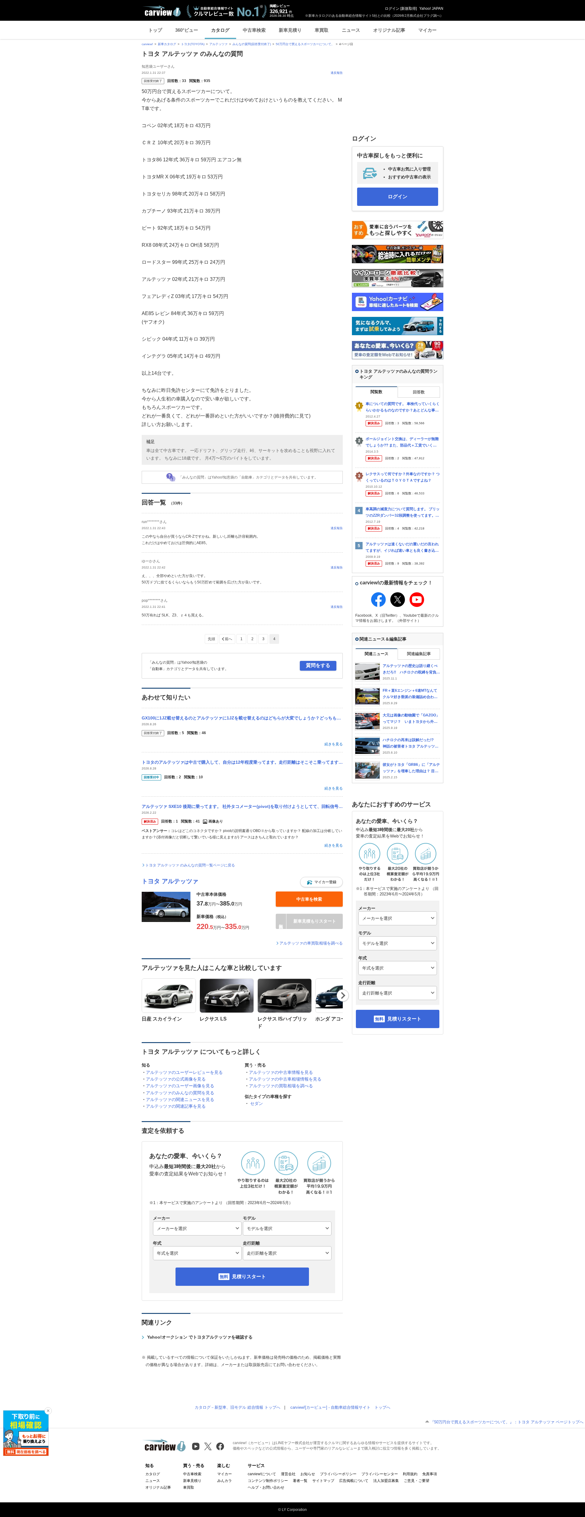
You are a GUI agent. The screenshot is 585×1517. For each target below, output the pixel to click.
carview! (147, 44)
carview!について (262, 1474)
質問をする (318, 665)
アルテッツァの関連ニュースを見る (180, 1099)
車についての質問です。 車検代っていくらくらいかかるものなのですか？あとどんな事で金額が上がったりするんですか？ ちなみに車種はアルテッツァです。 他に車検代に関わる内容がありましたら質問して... (403, 407)
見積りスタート (249, 1276)
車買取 (321, 30)
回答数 (419, 392)
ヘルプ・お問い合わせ (266, 1487)
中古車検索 (254, 30)
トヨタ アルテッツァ (170, 881)
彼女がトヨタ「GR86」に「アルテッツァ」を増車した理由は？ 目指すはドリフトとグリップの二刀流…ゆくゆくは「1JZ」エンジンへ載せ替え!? (411, 768)
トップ (155, 30)
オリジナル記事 (389, 30)
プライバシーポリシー (338, 1474)
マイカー (427, 30)
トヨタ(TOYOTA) (192, 44)
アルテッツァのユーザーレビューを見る (184, 1072)
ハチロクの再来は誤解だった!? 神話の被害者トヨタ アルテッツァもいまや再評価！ (410, 743)
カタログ (220, 30)
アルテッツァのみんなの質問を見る (180, 1092)
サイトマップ (323, 1481)
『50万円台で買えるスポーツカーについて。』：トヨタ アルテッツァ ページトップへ (506, 1422)
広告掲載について (353, 1481)
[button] (321, 882)
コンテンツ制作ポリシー (268, 1481)
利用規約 (410, 1474)
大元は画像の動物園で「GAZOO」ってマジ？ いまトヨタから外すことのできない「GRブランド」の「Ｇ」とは (411, 718)
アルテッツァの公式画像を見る (176, 1079)
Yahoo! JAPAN (431, 8)
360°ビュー (186, 30)
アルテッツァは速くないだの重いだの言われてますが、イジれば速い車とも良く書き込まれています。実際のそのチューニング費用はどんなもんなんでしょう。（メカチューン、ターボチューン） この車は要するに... (402, 547)
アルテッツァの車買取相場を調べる (311, 943)
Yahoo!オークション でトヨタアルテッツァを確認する (200, 1337)
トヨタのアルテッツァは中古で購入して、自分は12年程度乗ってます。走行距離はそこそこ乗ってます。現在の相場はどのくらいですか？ (242, 762)
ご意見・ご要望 (416, 1481)
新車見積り (290, 30)
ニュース (351, 30)
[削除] (48, 1411)
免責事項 (429, 1474)
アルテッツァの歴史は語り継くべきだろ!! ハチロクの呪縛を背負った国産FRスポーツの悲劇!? (411, 669)
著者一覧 (300, 1481)
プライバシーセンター (379, 1474)
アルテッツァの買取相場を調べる (281, 1085)
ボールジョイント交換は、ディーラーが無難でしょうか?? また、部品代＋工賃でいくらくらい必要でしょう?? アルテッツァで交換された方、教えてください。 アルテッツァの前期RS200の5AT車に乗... (403, 442)
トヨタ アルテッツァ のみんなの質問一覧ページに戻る (190, 865)
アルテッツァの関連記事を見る (176, 1106)
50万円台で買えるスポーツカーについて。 (305, 44)
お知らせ (307, 1474)
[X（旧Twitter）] (208, 1446)
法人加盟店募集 (386, 1481)
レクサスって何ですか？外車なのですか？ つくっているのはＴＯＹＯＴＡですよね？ (403, 477)
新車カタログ (167, 44)
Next (342, 995)
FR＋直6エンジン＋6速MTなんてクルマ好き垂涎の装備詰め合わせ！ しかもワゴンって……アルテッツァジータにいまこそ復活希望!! (410, 694)
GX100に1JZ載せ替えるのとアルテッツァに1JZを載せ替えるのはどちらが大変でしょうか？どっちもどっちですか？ (242, 717)
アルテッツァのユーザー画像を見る (180, 1085)
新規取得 (408, 8)
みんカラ (224, 1481)
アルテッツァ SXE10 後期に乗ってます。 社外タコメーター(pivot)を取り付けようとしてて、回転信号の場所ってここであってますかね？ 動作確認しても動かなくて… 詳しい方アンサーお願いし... (242, 806)
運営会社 (288, 1474)
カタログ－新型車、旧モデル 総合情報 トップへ (237, 1407)
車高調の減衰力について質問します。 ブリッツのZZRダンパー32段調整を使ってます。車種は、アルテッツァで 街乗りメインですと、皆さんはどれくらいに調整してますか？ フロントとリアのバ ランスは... (403, 512)
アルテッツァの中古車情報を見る (281, 1072)
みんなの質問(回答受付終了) (251, 44)
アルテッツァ (218, 44)
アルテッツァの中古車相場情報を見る (285, 1079)
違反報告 (337, 72)
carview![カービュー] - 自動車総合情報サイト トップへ (340, 1407)
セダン (256, 1103)
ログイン (392, 8)
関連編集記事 (419, 653)
